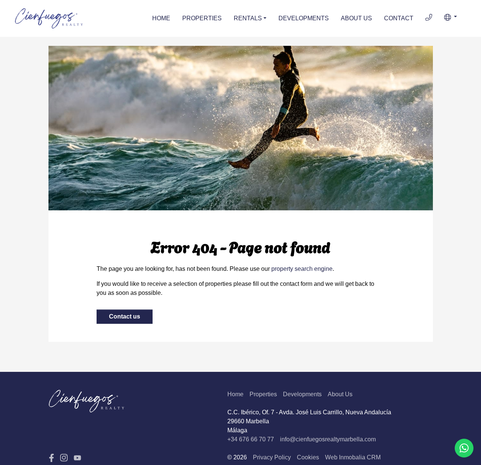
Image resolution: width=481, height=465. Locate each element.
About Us (356, 18)
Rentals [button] (248, 18)
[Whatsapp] (464, 448)
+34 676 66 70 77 (250, 439)
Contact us (124, 316)
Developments (303, 18)
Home (161, 18)
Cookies (308, 457)
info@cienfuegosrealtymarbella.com (328, 439)
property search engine (302, 269)
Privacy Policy (272, 457)
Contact (398, 18)
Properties (202, 18)
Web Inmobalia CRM (353, 457)
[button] (450, 17)
